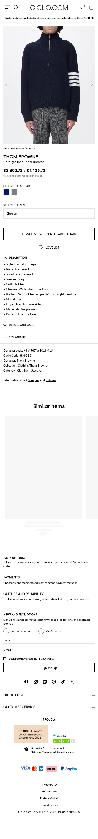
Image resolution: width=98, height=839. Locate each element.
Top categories (49, 805)
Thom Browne (26, 360)
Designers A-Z (49, 791)
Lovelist (51, 247)
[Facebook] (26, 681)
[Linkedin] (44, 681)
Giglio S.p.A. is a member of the (52, 750)
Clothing (22, 370)
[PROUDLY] (31, 734)
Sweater (36, 370)
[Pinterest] (53, 681)
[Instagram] (35, 681)
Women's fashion (21, 631)
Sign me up (49, 668)
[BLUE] (6, 192)
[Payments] (49, 768)
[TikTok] (63, 681)
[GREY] (14, 192)
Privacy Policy (46, 658)
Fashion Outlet (49, 798)
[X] (72, 681)
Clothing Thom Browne (33, 365)
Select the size (14, 205)
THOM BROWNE (20, 156)
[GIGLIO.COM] (49, 7)
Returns (51, 380)
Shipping (33, 380)
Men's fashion (54, 631)
